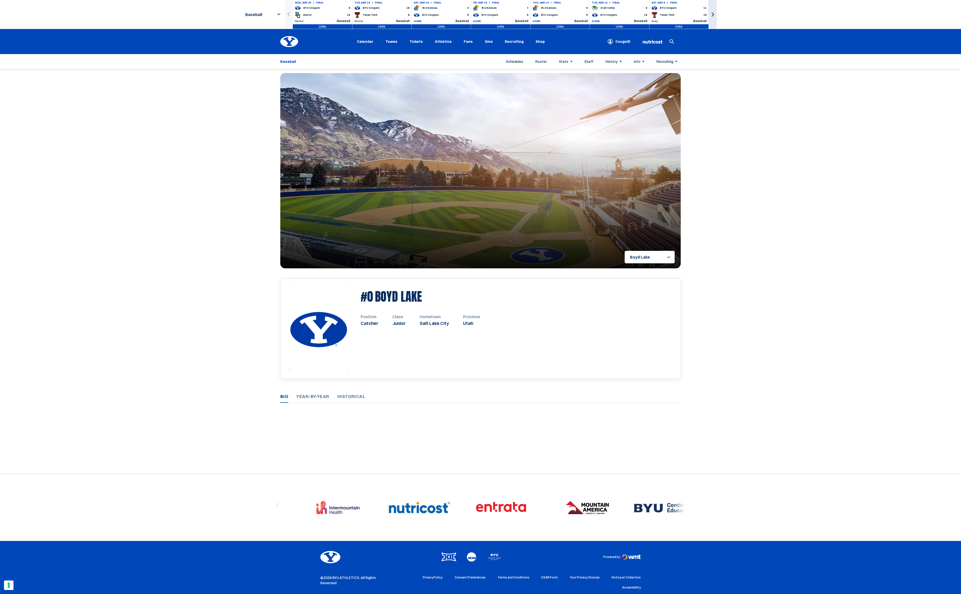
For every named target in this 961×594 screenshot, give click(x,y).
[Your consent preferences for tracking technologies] (9, 585)
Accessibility (631, 587)
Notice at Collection (626, 577)
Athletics (443, 41)
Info (637, 61)
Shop (540, 41)
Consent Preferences (470, 577)
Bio (284, 396)
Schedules (514, 61)
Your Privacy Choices (585, 577)
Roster (541, 61)
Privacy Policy (432, 577)
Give (489, 41)
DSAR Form (549, 577)
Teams (391, 41)
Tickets (416, 41)
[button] (713, 14)
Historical (351, 396)
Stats (563, 61)
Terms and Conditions (513, 577)
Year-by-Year (312, 396)
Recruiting (514, 41)
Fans (468, 41)
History (611, 61)
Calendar (365, 41)
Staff (588, 61)
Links (322, 26)
